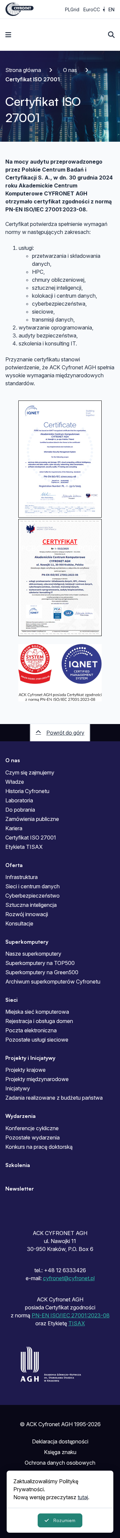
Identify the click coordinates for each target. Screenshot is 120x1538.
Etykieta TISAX (24, 846)
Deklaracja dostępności (60, 1441)
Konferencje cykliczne (32, 1128)
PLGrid (72, 9)
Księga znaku (60, 1452)
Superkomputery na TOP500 (40, 963)
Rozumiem (64, 1520)
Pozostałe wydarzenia (32, 1137)
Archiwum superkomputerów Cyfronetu (52, 981)
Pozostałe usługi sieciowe (36, 1039)
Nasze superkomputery (33, 953)
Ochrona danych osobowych (60, 1462)
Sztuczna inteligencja (31, 905)
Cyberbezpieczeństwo (32, 895)
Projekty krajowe (25, 1069)
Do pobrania (20, 809)
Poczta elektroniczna (31, 1030)
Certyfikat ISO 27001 (30, 837)
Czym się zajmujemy (29, 772)
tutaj (83, 1497)
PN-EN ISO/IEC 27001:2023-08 (71, 1315)
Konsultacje (19, 923)
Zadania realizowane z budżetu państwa (54, 1097)
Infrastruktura (21, 877)
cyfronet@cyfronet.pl (69, 1278)
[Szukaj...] (111, 35)
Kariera (13, 828)
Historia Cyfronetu (27, 791)
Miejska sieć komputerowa (37, 1011)
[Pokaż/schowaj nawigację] (8, 35)
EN (111, 9)
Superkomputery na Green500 (41, 972)
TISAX (76, 1323)
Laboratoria (19, 800)
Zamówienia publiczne (32, 819)
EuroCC (91, 9)
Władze (14, 781)
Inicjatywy (17, 1088)
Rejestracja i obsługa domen (39, 1021)
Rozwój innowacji (26, 914)
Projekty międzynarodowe (37, 1079)
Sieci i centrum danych (32, 886)
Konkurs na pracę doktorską (39, 1146)
